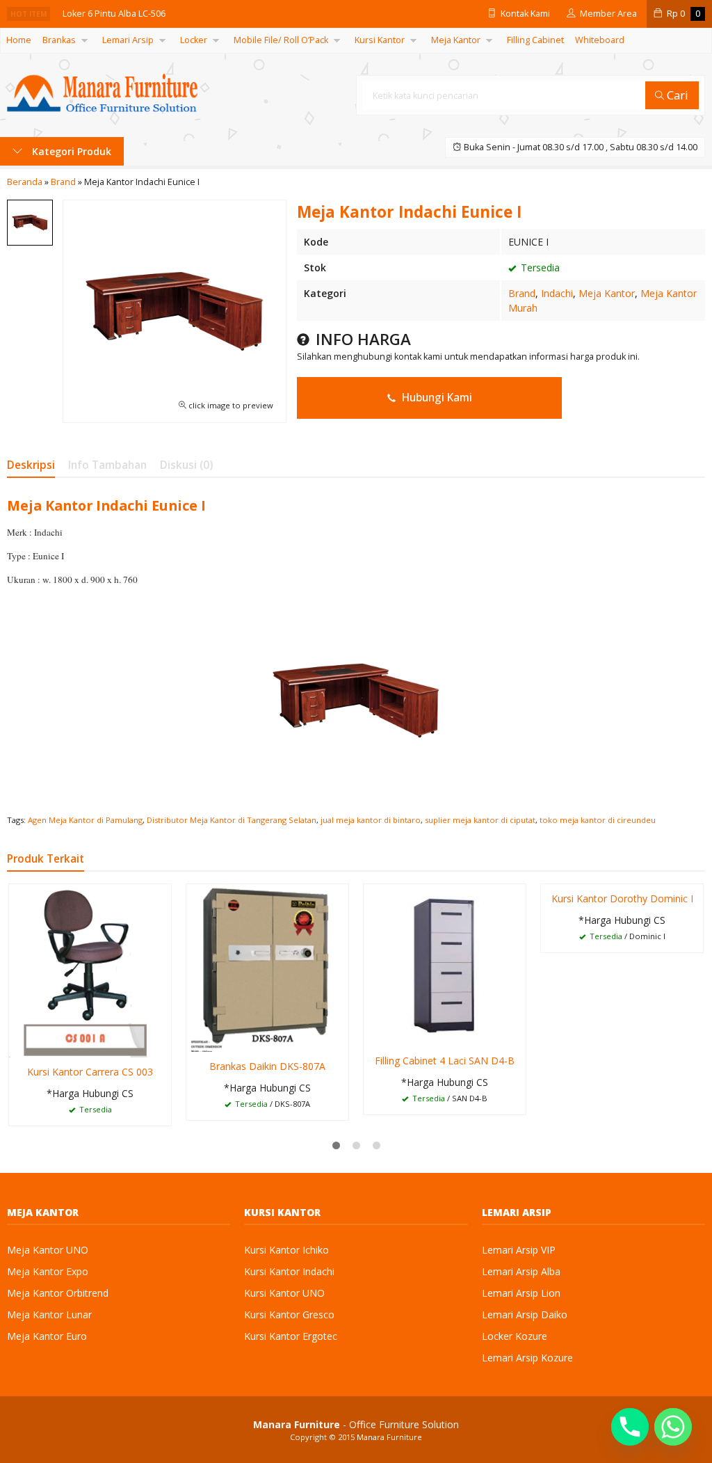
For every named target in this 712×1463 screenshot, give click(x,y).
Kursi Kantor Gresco (289, 1314)
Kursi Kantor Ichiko (286, 1249)
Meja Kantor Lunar (49, 1314)
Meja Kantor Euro (47, 1336)
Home (18, 40)
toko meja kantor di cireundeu (598, 820)
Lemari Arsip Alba (521, 1271)
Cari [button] (676, 95)
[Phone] (630, 1427)
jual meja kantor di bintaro (371, 820)
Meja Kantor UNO (47, 1249)
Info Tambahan (107, 465)
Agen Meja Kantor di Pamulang (85, 820)
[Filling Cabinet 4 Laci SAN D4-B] (445, 964)
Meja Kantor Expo (47, 1271)
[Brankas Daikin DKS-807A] (267, 967)
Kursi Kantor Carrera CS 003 (90, 1071)
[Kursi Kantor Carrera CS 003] (90, 969)
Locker (193, 40)
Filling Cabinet (535, 40)
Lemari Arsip (128, 40)
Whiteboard (599, 40)
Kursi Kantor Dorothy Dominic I (622, 898)
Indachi (557, 293)
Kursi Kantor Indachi (289, 1271)
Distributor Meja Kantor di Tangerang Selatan (231, 820)
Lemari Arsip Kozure (527, 1357)
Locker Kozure (514, 1336)
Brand (521, 293)
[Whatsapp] (673, 1427)
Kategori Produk (70, 151)
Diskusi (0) (186, 465)
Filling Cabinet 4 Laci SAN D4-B (445, 1060)
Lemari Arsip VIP (519, 1249)
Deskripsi (31, 465)
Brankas (59, 40)
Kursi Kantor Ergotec (290, 1336)
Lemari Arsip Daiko (524, 1314)
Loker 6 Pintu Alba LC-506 (114, 13)
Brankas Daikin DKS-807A (267, 1066)
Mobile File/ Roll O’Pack (281, 40)
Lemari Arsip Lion (521, 1293)
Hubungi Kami (435, 397)
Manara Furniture (389, 1437)
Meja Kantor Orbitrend (57, 1293)
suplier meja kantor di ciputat (480, 820)
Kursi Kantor (380, 40)
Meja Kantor (455, 40)
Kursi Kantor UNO (284, 1293)
